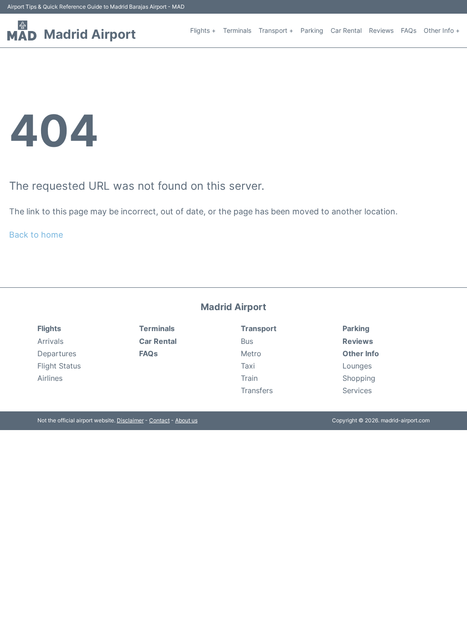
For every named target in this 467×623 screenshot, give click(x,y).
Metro (251, 353)
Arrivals (50, 341)
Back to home (36, 234)
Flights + (203, 30)
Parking (312, 30)
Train (249, 378)
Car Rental (346, 30)
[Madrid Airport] (21, 31)
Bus (247, 341)
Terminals (237, 30)
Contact (159, 420)
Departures (56, 353)
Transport (258, 328)
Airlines (49, 378)
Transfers (257, 390)
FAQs (408, 30)
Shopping (358, 378)
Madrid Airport (90, 34)
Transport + (276, 30)
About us (186, 420)
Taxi (248, 365)
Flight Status (59, 365)
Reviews (381, 30)
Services (357, 390)
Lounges (357, 365)
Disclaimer (130, 420)
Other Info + (442, 30)
